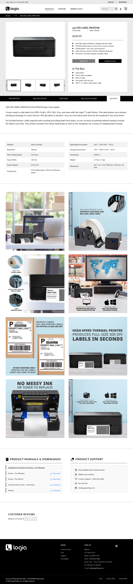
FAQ (62, 552)
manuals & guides (89, 99)
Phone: (92, 559)
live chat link (82, 483)
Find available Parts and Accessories (91, 470)
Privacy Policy (110, 579)
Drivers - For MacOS (34, 479)
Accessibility (64, 559)
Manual (34, 490)
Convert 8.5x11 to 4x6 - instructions (34, 485)
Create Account (66, 549)
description (14, 99)
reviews (113, 99)
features (64, 99)
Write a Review (94, 30)
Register (123, 2)
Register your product (86, 474)
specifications (39, 99)
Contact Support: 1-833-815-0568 (91, 479)
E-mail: (93, 568)
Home (8, 16)
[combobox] (109, 9)
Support (63, 556)
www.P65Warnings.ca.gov (35, 579)
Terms (101, 579)
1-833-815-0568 (22, 2)
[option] (14, 85)
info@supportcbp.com (86, 488)
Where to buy (110, 61)
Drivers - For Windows (34, 473)
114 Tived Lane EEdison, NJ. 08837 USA (91, 554)
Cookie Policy (123, 579)
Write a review (30, 519)
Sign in (111, 2)
